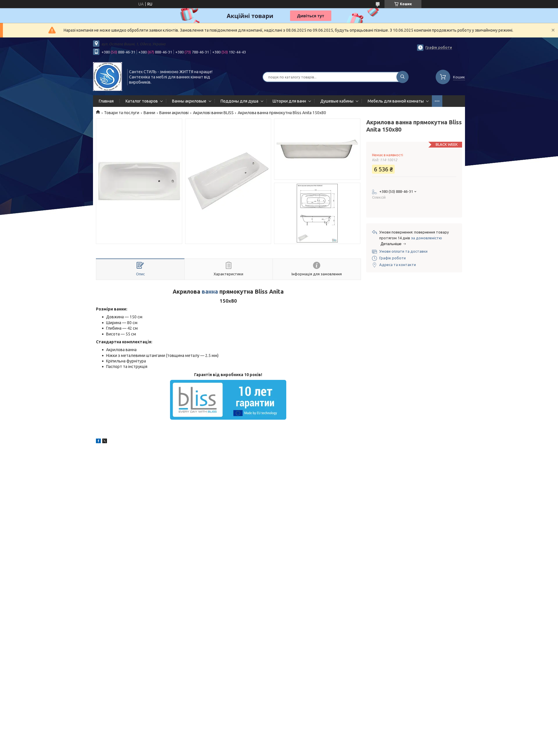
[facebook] (98, 441)
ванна (210, 291)
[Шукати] (402, 77)
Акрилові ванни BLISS (213, 112)
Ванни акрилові (174, 112)
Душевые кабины (336, 101)
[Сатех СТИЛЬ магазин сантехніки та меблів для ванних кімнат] (107, 76)
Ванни (149, 112)
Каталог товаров (142, 101)
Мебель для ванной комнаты (396, 101)
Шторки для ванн (289, 101)
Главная (106, 101)
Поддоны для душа (239, 101)
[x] (104, 441)
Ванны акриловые (189, 101)
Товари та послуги (121, 112)
